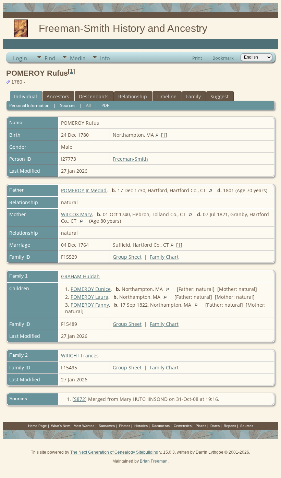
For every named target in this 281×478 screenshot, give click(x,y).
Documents (161, 426)
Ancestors (58, 96)
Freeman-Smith (130, 159)
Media (78, 58)
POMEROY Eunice (91, 289)
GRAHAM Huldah (80, 276)
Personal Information (29, 105)
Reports (230, 426)
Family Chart (164, 257)
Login (20, 58)
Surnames (107, 426)
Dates (215, 426)
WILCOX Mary (76, 214)
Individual (25, 96)
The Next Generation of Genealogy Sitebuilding (114, 452)
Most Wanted (84, 426)
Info (105, 58)
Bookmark (223, 58)
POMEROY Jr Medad (84, 190)
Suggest (219, 96)
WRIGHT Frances (80, 355)
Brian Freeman (154, 461)
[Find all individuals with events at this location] (156, 135)
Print (197, 58)
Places (201, 426)
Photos (124, 426)
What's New (60, 426)
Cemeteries (183, 426)
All (88, 105)
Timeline (166, 96)
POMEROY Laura (89, 297)
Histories (141, 426)
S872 (79, 399)
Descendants (94, 96)
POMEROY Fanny (90, 305)
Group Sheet (127, 257)
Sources (67, 105)
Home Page (37, 426)
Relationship (132, 96)
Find (50, 58)
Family (193, 96)
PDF (105, 105)
